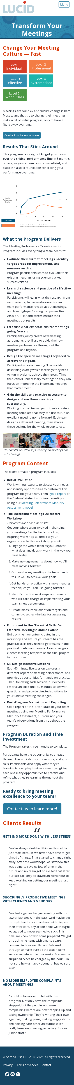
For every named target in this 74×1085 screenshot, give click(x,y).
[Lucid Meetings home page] (18, 13)
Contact (46, 1065)
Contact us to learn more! (21, 135)
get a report (57, 494)
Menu (64, 4)
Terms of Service (26, 1065)
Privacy (8, 1065)
